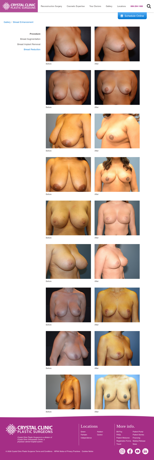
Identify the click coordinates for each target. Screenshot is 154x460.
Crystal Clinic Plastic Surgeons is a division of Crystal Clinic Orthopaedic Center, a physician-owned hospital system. (34, 439)
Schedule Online (134, 15)
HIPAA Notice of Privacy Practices (67, 451)
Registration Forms (123, 441)
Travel (118, 444)
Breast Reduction (32, 49)
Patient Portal (138, 431)
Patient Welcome (123, 438)
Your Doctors (95, 6)
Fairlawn (84, 434)
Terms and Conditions (44, 451)
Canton (100, 434)
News (135, 444)
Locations (121, 6)
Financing (136, 438)
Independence (86, 438)
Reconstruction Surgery (51, 6)
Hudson (100, 431)
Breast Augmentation (30, 38)
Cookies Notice (87, 451)
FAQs (118, 434)
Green (83, 431)
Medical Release (139, 441)
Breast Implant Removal (28, 44)
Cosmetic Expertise (76, 6)
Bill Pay (119, 431)
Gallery (109, 6)
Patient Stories (138, 434)
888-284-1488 (137, 6)
